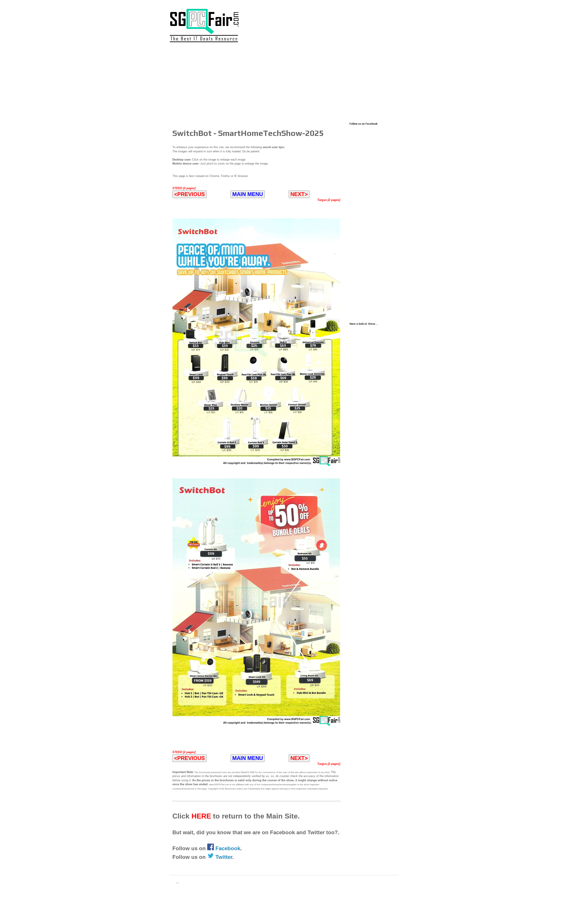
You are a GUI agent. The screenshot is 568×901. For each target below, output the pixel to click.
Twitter (223, 857)
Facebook (227, 848)
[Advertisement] (284, 84)
